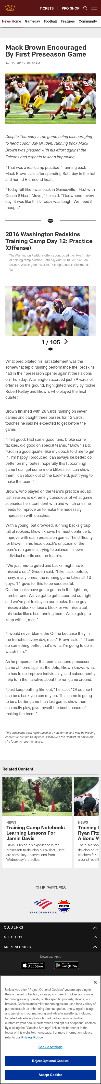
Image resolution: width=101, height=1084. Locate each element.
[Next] (66, 341)
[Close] (95, 982)
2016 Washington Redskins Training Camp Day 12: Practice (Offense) (49, 240)
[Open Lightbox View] (50, 319)
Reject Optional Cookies (50, 1061)
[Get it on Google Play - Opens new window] (66, 968)
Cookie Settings (50, 1047)
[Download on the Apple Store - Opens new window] (33, 966)
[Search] (85, 8)
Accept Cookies (51, 1075)
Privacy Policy (32, 1037)
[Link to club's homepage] (10, 6)
